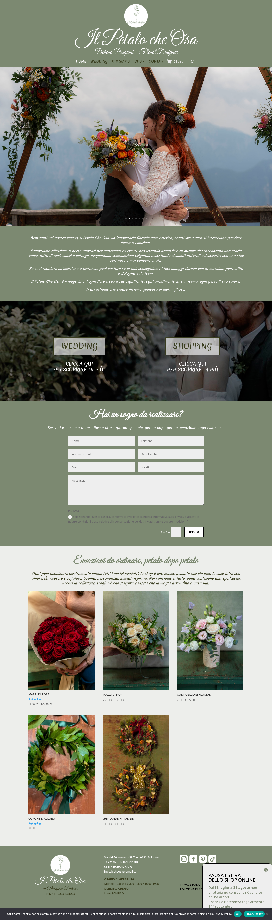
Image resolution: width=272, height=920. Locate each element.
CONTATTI (157, 62)
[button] (238, 870)
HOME (81, 62)
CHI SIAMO (121, 62)
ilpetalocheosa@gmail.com (121, 871)
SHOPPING (192, 346)
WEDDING (99, 62)
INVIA (194, 532)
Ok (238, 913)
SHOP (139, 62)
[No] (267, 914)
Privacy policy (254, 913)
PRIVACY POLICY (191, 884)
